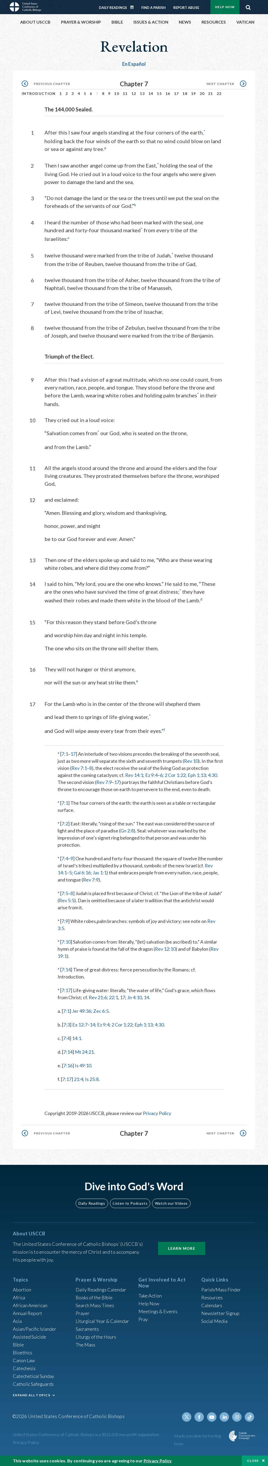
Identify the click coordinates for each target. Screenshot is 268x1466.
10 (116, 93)
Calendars (211, 1305)
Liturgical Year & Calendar (102, 1321)
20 (202, 93)
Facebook (199, 1417)
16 (167, 93)
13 (142, 93)
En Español (134, 64)
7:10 (66, 942)
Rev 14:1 (134, 775)
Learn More (181, 1248)
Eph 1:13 (197, 775)
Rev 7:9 (104, 782)
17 (176, 93)
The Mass (85, 1345)
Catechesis (24, 1368)
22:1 (113, 997)
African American (30, 1305)
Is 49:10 (83, 1065)
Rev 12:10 (165, 949)
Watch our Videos (171, 1203)
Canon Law (24, 1360)
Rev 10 (191, 761)
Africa (19, 1297)
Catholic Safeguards (33, 1384)
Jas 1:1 (100, 872)
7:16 (67, 1065)
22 (219, 93)
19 (193, 93)
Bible (18, 1345)
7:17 (66, 990)
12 (133, 93)
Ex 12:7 (79, 1024)
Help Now (225, 7)
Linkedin (224, 1417)
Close (253, 1461)
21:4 (78, 1079)
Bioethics (22, 1352)
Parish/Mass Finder (221, 1289)
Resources (212, 1297)
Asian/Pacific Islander (34, 1329)
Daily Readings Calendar (134, 7)
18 (184, 93)
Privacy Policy (157, 1113)
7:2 (65, 823)
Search (248, 6)
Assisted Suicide (29, 1337)
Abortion (22, 1289)
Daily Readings (113, 8)
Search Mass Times (95, 1305)
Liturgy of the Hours (96, 1337)
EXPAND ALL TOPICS (31, 1395)
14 (150, 93)
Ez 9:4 (151, 775)
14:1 (76, 1038)
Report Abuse (186, 8)
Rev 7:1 (79, 768)
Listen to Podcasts (130, 1203)
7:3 (66, 1024)
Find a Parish (153, 8)
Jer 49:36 (81, 1011)
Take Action (150, 1296)
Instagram (237, 1417)
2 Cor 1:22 (175, 775)
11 (125, 93)
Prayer (83, 1313)
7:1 (65, 754)
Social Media (214, 1321)
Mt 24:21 (84, 1052)
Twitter (186, 1417)
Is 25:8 (92, 1079)
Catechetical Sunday (33, 1376)
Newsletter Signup (220, 1313)
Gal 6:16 (82, 872)
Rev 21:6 (98, 997)
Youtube (211, 1417)
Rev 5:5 (66, 900)
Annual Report (27, 1313)
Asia (17, 1321)
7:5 (65, 893)
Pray (143, 1319)
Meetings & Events (157, 1311)
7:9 (65, 921)
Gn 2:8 (127, 831)
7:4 (65, 858)
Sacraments (87, 1329)
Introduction (39, 93)
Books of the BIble (94, 1297)
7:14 (66, 969)
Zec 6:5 (101, 1011)
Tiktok (249, 1417)
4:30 (212, 775)
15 (159, 93)
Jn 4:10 (134, 997)
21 (210, 93)
